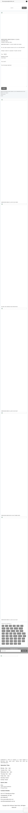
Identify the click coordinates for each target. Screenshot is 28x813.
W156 (3, 638)
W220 (3, 643)
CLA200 (16, 628)
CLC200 (20, 628)
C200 (22, 625)
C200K (3, 628)
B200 (18, 625)
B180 (14, 625)
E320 (11, 633)
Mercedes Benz (9, 42)
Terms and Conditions (6, 786)
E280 (7, 633)
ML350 (24, 633)
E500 (15, 633)
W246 (15, 643)
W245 (11, 643)
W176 (23, 638)
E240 (3, 633)
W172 (19, 638)
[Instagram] (26, 1)
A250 (10, 625)
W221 (7, 643)
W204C (5, 54)
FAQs (2, 785)
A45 (3, 625)
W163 (7, 638)
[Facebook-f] (25, 1)
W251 (19, 643)
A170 (7, 625)
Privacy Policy (4, 788)
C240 (8, 628)
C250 (12, 628)
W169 (11, 638)
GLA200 (19, 633)
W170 (15, 638)
